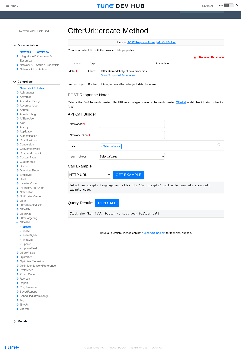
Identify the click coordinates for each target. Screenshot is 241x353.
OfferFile (25, 209)
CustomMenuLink (31, 153)
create (27, 226)
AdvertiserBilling (30, 101)
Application (26, 131)
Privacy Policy (117, 347)
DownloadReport (30, 170)
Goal (23, 179)
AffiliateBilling (28, 114)
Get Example (128, 175)
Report (24, 283)
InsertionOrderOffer (32, 187)
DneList (24, 166)
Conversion (27, 144)
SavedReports (28, 291)
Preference (26, 270)
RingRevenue (28, 287)
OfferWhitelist (28, 252)
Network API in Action (33, 69)
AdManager (27, 92)
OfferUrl (181, 102)
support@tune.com (153, 232)
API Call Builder (166, 42)
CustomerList (28, 161)
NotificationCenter (31, 196)
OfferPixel (26, 213)
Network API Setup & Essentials (39, 64)
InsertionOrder (28, 183)
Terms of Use (139, 347)
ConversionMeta (30, 148)
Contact (157, 347)
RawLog (25, 278)
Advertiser (26, 96)
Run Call (107, 203)
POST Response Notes (141, 42)
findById (28, 239)
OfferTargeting (28, 218)
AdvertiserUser (29, 105)
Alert (22, 122)
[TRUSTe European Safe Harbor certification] (234, 349)
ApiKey (24, 127)
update (27, 244)
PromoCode (27, 274)
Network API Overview (34, 51)
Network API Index (32, 88)
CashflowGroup (29, 140)
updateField (30, 248)
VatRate (25, 308)
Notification (26, 192)
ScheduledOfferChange (34, 295)
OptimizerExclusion (32, 261)
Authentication (28, 135)
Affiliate (24, 109)
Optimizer (26, 257)
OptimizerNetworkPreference (38, 265)
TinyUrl (24, 304)
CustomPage (28, 157)
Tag (22, 300)
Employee (26, 174)
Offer (23, 200)
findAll (26, 231)
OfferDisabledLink (31, 205)
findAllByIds (30, 235)
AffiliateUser (27, 118)
